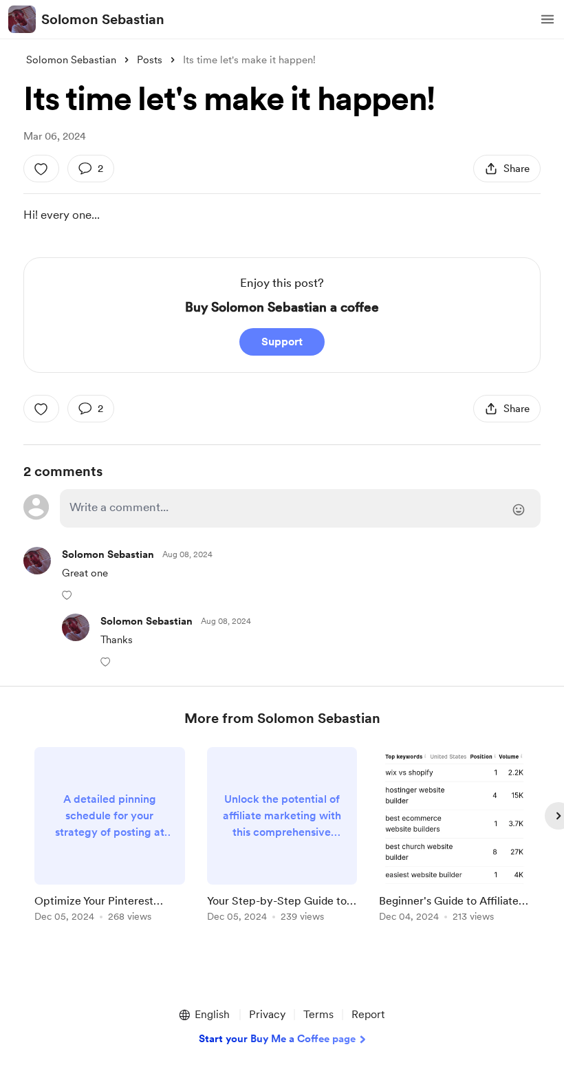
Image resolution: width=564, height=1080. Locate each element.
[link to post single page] (110, 837)
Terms (318, 1014)
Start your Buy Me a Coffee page (277, 1039)
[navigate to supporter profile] (108, 555)
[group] (110, 837)
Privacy (267, 1014)
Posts (149, 60)
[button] (547, 19)
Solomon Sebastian (102, 19)
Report (367, 1014)
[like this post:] (41, 168)
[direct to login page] (300, 508)
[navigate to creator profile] (22, 19)
